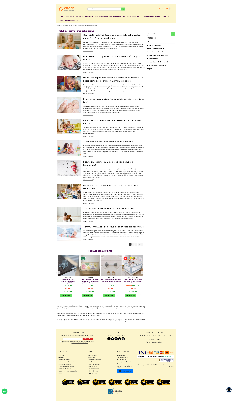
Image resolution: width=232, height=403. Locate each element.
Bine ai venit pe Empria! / (65, 25)
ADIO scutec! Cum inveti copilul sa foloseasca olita (108, 208)
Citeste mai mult (88, 51)
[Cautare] (123, 9)
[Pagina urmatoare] (142, 244)
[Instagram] (123, 338)
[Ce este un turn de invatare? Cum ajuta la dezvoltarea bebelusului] (69, 191)
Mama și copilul (152, 59)
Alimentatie (151, 42)
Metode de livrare (93, 369)
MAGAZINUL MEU (63, 351)
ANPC (60, 373)
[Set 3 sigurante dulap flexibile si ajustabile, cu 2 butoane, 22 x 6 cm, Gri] (111, 265)
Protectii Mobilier (119, 16)
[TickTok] (119, 338)
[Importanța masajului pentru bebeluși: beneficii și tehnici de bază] (69, 105)
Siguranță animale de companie (158, 62)
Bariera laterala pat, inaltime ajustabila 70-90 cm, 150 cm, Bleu (133, 281)
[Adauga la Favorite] (74, 295)
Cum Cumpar (92, 355)
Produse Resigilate (162, 16)
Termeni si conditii (64, 360)
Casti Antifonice (133, 16)
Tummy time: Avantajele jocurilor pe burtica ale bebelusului (113, 226)
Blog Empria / (77, 25)
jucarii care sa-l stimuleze (96, 313)
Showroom (91, 357)
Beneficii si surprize (94, 362)
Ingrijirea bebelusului (154, 45)
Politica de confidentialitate (67, 362)
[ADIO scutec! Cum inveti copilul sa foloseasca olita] (69, 214)
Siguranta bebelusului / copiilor (157, 55)
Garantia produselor (64, 364)
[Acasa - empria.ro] (66, 9)
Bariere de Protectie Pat (84, 16)
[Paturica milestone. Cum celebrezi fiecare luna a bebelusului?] (69, 168)
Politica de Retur (93, 371)
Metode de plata (93, 366)
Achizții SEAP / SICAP (64, 369)
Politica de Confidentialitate (80, 343)
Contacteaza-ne (126, 371)
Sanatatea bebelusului (155, 52)
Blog (61, 21)
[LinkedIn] (116, 338)
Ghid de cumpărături (94, 360)
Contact (61, 355)
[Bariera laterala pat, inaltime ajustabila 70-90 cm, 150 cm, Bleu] (132, 265)
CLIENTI (90, 351)
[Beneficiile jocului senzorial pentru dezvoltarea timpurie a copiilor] (69, 126)
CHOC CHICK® (133, 278)
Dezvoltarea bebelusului (89, 25)
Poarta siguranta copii (103, 16)
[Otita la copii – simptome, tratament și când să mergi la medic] (69, 62)
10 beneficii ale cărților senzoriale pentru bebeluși (108, 141)
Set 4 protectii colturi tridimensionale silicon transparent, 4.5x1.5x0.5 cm (68, 281)
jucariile (99, 308)
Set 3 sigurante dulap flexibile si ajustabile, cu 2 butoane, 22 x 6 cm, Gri (111, 281)
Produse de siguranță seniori (156, 65)
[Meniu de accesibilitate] (229, 389)
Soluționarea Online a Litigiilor (67, 371)
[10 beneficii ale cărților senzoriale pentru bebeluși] (69, 148)
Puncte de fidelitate (94, 364)
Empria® (68, 278)
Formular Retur (92, 373)
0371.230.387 (155, 339)
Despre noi (61, 357)
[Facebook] (109, 338)
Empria (149, 69)
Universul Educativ (71, 21)
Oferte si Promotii (147, 16)
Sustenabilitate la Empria (66, 366)
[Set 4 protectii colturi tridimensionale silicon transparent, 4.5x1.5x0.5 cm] (68, 265)
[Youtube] (112, 338)
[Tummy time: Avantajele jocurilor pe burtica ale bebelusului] (69, 233)
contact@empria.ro (155, 342)
